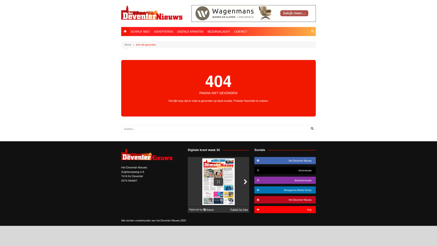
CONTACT (240, 31)
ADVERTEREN (163, 31)
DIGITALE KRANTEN (190, 31)
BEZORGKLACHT (219, 31)
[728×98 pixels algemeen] (254, 13)
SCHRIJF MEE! (140, 31)
